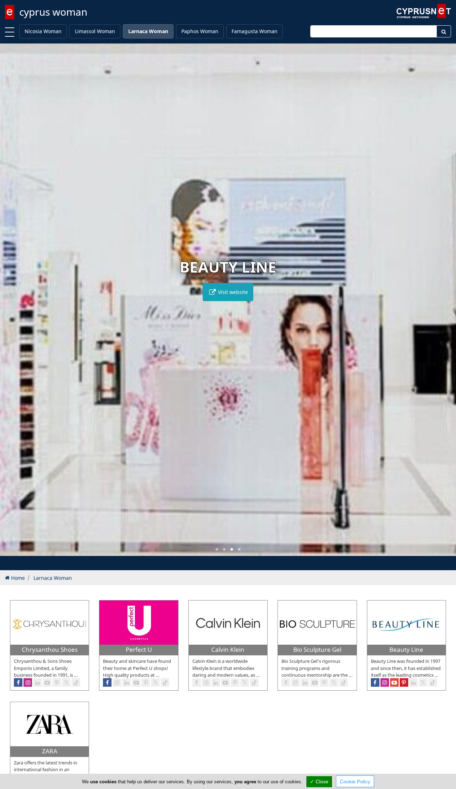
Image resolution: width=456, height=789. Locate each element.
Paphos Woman (199, 31)
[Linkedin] (216, 682)
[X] (244, 682)
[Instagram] (206, 682)
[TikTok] (254, 682)
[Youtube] (225, 682)
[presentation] (12, 304)
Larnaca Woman (148, 31)
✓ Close (319, 781)
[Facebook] (196, 682)
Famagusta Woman (255, 31)
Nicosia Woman (43, 31)
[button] (217, 549)
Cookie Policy (355, 781)
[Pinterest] (235, 682)
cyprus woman (53, 12)
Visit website (232, 292)
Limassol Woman (95, 31)
